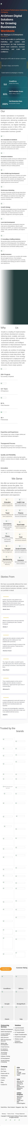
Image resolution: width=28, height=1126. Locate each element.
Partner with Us (5, 1073)
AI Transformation (19, 1032)
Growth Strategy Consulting (5, 1061)
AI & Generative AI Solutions (9, 139)
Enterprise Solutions (7, 156)
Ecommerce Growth (20, 1036)
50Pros (21, 988)
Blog (2, 1082)
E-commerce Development (4, 1049)
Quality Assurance (6, 254)
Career (3, 1080)
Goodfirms (7, 988)
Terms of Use (10, 1113)
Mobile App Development (4, 1044)
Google (7, 1004)
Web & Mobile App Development (10, 173)
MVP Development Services (6, 1040)
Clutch (7, 1019)
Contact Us (4, 1084)
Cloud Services (5, 1046)
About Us (3, 1069)
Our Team (3, 1071)
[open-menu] (25, 4)
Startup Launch (19, 1039)
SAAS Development (6, 1031)
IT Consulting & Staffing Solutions (10, 239)
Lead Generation (19, 1027)
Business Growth (19, 1030)
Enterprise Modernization (19, 1042)
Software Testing (5, 1056)
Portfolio (3, 1078)
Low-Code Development (8, 222)
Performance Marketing (7, 190)
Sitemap (4, 1113)
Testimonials (4, 1075)
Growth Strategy (5, 207)
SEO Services (4, 1037)
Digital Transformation (21, 1034)
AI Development (5, 1058)
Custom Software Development (5, 1034)
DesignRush (21, 1004)
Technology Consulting (4, 1053)
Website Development (7, 1029)
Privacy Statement (20, 1113)
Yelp (21, 1019)
